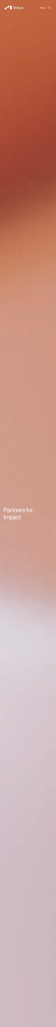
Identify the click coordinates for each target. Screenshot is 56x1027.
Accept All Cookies (23, 1021)
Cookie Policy (14, 999)
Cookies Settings (23, 1005)
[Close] (42, 952)
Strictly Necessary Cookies (23, 1013)
